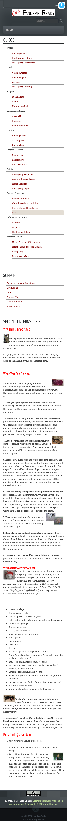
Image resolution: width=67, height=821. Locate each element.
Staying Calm (18, 144)
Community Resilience (23, 179)
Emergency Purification (23, 62)
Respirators (18, 159)
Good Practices (19, 164)
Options (16, 82)
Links (10, 292)
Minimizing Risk (20, 106)
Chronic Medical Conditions (26, 203)
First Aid (16, 116)
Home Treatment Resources (26, 242)
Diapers (16, 227)
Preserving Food (20, 77)
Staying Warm (19, 135)
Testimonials (13, 306)
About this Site (14, 301)
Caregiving (17, 251)
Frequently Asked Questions (21, 283)
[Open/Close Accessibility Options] (62, 5)
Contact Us (12, 297)
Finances (16, 120)
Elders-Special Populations (25, 207)
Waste (15, 101)
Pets (14, 212)
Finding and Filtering (22, 57)
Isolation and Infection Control (27, 246)
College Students (20, 198)
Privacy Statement (38, 819)
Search (61, 21)
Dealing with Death (21, 256)
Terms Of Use (26, 819)
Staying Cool (18, 140)
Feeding (16, 222)
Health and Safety (21, 231)
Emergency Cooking (22, 86)
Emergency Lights (21, 188)
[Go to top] (36, 810)
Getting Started (19, 53)
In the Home (18, 96)
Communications (20, 125)
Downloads (12, 287)
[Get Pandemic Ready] (33, 12)
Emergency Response (23, 174)
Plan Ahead (18, 155)
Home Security (19, 183)
